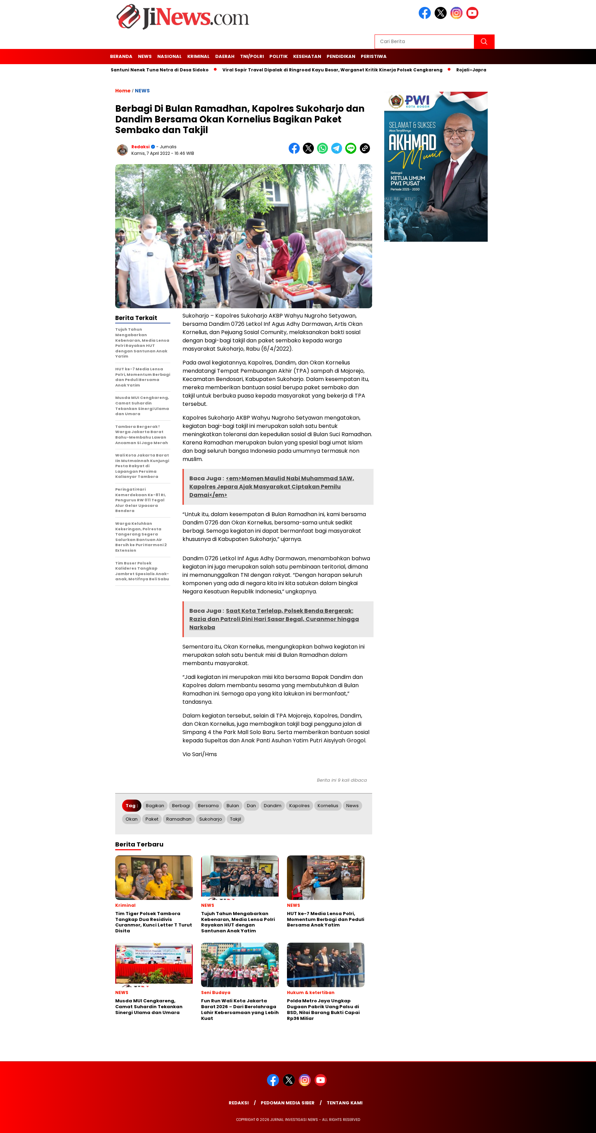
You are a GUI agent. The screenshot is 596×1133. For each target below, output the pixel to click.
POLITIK (278, 56)
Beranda (121, 56)
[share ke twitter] (310, 152)
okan (132, 819)
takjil (235, 819)
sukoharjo (210, 819)
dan (251, 805)
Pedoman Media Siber (288, 1103)
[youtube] (473, 17)
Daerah (225, 56)
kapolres (299, 805)
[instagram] (457, 17)
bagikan (155, 805)
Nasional (169, 56)
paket (152, 819)
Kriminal (198, 56)
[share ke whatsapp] (324, 152)
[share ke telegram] (338, 152)
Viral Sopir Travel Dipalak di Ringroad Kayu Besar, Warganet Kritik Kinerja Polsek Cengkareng (302, 70)
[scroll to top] (572, 1123)
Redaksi (239, 1103)
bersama (208, 805)
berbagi (181, 805)
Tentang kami (344, 1103)
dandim (272, 805)
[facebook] (426, 17)
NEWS (145, 56)
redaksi (140, 147)
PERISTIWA (374, 56)
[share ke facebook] (296, 152)
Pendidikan (341, 56)
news (352, 805)
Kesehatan (307, 56)
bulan (233, 805)
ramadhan (178, 819)
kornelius (328, 805)
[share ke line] (352, 152)
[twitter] (442, 17)
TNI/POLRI (252, 56)
